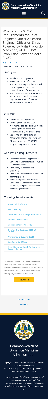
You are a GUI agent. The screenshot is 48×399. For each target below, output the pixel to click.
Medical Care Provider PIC (20, 225)
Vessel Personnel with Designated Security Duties (24, 248)
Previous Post (24, 300)
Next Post (24, 304)
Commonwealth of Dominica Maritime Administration (24, 350)
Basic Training (14, 209)
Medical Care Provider (18, 219)
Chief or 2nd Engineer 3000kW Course (22, 231)
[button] (24, 13)
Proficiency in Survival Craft (21, 237)
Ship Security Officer (17, 242)
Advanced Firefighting (18, 204)
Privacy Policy (10, 368)
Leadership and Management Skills (24, 214)
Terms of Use (25, 368)
